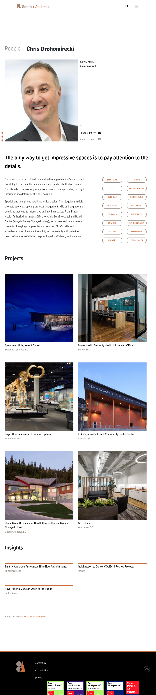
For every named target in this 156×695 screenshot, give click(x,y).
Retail (112, 188)
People (13, 49)
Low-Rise (112, 223)
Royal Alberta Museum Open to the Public (28, 589)
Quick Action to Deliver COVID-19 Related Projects (106, 567)
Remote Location (136, 223)
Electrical (112, 179)
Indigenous (112, 205)
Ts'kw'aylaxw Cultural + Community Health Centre (106, 434)
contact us (40, 663)
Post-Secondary (136, 188)
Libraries (112, 240)
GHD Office (84, 523)
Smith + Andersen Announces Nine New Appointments (36, 567)
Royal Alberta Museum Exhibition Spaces (28, 434)
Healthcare (112, 197)
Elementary (136, 231)
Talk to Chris (86, 133)
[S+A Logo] (21, 668)
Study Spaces (136, 240)
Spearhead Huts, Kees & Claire (22, 346)
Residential (136, 205)
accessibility (41, 670)
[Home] (34, 6)
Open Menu (136, 6)
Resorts (112, 231)
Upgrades (112, 214)
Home (8, 617)
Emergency (136, 214)
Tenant (136, 179)
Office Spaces (136, 197)
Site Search (127, 6)
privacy (39, 677)
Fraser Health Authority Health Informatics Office (105, 346)
